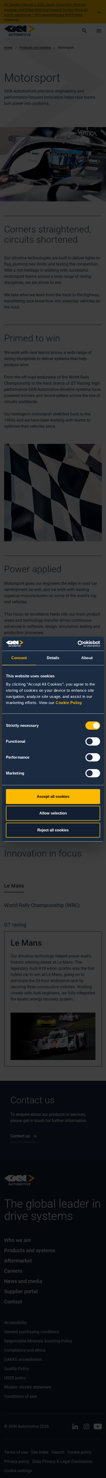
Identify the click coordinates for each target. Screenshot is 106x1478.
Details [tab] (53, 658)
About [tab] (87, 658)
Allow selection (53, 813)
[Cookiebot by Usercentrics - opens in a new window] (77, 643)
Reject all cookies (53, 830)
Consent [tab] (19, 658)
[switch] (92, 741)
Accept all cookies (53, 796)
